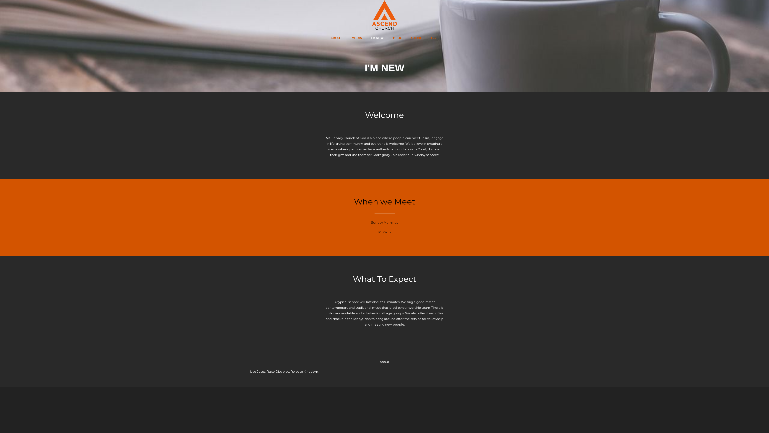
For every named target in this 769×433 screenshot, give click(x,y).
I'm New (377, 38)
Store (416, 38)
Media (357, 38)
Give (435, 38)
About (336, 38)
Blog (397, 38)
